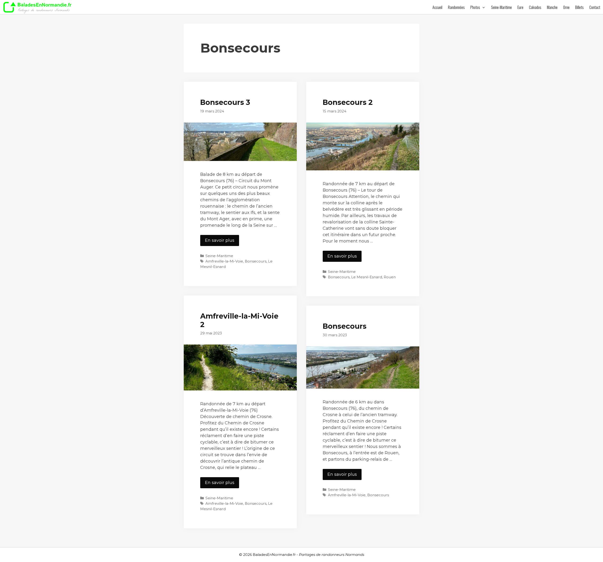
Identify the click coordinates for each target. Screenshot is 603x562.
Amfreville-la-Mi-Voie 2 (239, 320)
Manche (552, 7)
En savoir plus (222, 242)
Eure (520, 7)
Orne (566, 7)
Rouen (390, 277)
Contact (594, 7)
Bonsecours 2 (348, 102)
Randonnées (456, 7)
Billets (579, 7)
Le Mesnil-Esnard (366, 277)
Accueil (437, 7)
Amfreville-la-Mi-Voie (224, 261)
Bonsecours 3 (225, 102)
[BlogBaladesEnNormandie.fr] (38, 7)
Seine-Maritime (501, 7)
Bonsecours (255, 261)
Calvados (535, 7)
